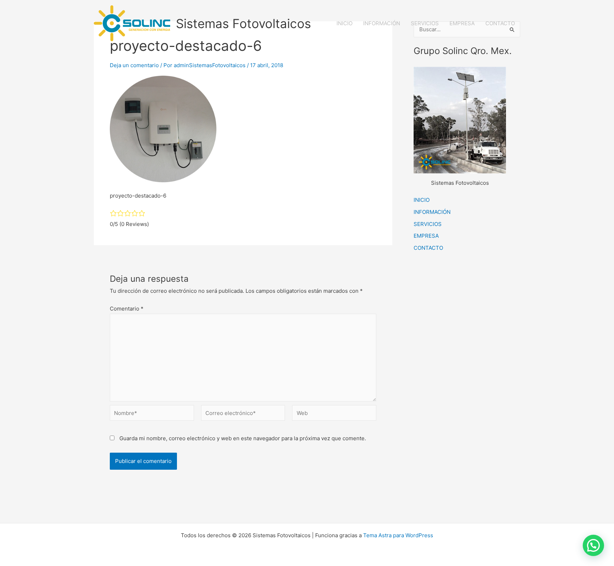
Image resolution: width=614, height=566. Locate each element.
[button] (593, 545)
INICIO (344, 23)
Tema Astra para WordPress (398, 535)
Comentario (127, 308)
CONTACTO (500, 23)
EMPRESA (462, 23)
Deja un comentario (134, 65)
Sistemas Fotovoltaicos (243, 23)
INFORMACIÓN (381, 23)
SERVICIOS (425, 23)
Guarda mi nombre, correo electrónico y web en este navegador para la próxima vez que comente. (242, 438)
